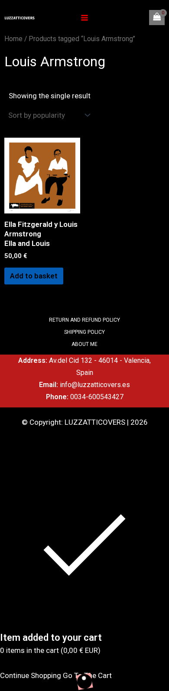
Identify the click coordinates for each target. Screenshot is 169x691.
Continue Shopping (30, 675)
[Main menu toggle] (84, 18)
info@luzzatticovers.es (95, 385)
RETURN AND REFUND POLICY (84, 320)
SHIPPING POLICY (84, 332)
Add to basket (34, 275)
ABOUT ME (85, 344)
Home (13, 39)
